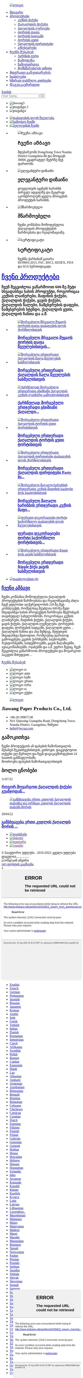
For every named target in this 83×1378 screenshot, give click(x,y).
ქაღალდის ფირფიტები (35, 44)
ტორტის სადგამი (31, 36)
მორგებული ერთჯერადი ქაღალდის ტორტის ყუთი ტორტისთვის (41, 440)
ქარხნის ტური (28, 56)
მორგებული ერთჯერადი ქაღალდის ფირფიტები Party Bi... (44, 472)
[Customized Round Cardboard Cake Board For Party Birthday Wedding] (45, 329)
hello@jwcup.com (21, 728)
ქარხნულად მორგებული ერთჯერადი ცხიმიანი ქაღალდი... (40, 407)
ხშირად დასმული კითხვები (30, 80)
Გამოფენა (26, 60)
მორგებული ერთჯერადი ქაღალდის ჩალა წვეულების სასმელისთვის (44, 374)
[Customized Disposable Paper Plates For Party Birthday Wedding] (45, 460)
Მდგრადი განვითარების (30, 72)
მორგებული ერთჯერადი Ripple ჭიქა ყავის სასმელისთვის (40, 566)
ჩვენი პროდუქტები (30, 276)
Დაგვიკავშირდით (24, 84)
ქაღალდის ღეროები (34, 28)
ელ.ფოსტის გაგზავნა (18, 864)
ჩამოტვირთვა (28, 64)
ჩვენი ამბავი (16, 588)
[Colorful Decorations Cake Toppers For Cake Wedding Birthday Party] (45, 525)
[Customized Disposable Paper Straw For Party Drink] (45, 362)
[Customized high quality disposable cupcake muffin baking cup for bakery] (45, 493)
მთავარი (16, 12)
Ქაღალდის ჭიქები (33, 24)
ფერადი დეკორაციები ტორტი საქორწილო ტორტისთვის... (39, 537)
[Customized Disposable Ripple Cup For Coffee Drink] (45, 554)
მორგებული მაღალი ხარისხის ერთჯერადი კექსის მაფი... (44, 505)
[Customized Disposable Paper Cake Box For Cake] (45, 427)
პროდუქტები (19, 16)
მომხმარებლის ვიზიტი (35, 68)
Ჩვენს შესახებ (22, 52)
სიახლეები (18, 76)
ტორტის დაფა (28, 32)
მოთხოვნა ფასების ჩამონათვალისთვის (32, 761)
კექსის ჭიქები (28, 20)
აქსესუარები (27, 47)
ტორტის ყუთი (28, 40)
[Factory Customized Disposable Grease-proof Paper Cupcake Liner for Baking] (45, 395)
